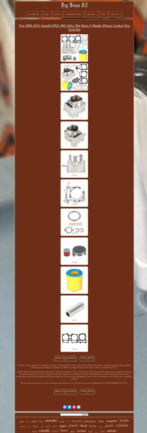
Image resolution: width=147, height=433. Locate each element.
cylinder (122, 425)
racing (61, 421)
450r (48, 426)
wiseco (55, 431)
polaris (72, 432)
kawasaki (77, 421)
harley (92, 425)
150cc (42, 426)
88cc (27, 421)
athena (111, 431)
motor (101, 421)
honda (124, 420)
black (41, 421)
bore (64, 430)
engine (62, 426)
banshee (101, 426)
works (68, 421)
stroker (81, 431)
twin (29, 426)
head (84, 425)
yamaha (51, 420)
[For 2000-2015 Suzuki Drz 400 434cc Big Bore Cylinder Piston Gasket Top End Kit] (74, 48)
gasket (109, 425)
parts (22, 421)
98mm (34, 432)
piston (73, 425)
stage (90, 432)
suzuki (34, 421)
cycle (102, 431)
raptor (35, 426)
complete (111, 420)
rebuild (44, 431)
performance (90, 421)
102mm (22, 426)
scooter (96, 432)
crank (54, 426)
